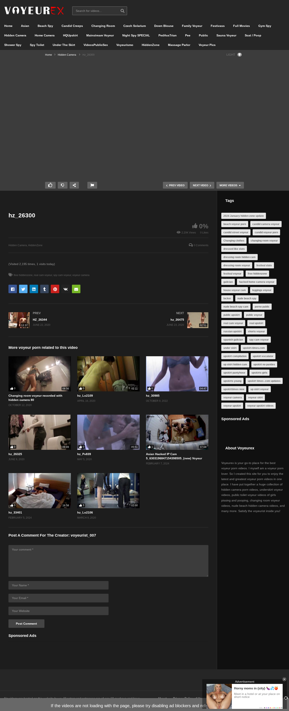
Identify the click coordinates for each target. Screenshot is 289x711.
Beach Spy (45, 26)
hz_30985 (153, 395)
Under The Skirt (64, 45)
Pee (187, 35)
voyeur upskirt (232, 405)
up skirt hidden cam (235, 364)
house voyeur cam (234, 290)
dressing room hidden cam (239, 257)
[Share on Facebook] (12, 289)
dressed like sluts (234, 248)
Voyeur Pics (207, 45)
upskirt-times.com (254, 348)
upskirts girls (259, 372)
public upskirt (231, 314)
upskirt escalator (263, 356)
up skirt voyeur (259, 389)
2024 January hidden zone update (243, 215)
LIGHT (230, 54)
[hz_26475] (161, 320)
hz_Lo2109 (85, 395)
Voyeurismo (124, 45)
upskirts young (232, 381)
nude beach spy (246, 298)
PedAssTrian (167, 35)
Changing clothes (233, 240)
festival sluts (264, 265)
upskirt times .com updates (264, 381)
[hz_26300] (39, 373)
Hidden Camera (15, 35)
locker (227, 298)
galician (228, 281)
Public (203, 35)
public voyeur (254, 314)
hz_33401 (15, 512)
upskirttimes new (233, 389)
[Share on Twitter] (23, 289)
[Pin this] (55, 289)
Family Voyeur (192, 26)
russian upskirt (232, 331)
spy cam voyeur (62, 275)
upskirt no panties (264, 364)
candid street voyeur (235, 232)
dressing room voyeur (236, 265)
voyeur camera (80, 275)
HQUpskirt (70, 35)
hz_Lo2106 (85, 512)
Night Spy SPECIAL (136, 35)
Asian (25, 26)
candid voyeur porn (266, 232)
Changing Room (103, 26)
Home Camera (45, 35)
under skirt (230, 348)
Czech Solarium (134, 26)
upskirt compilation (234, 356)
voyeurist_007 (83, 535)
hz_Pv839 (84, 454)
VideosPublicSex (96, 45)
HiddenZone (151, 45)
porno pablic (262, 306)
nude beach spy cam (235, 306)
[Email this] (76, 289)
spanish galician (233, 339)
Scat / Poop (253, 35)
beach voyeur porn (234, 224)
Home (8, 26)
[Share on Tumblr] (44, 289)
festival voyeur (232, 273)
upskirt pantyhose (234, 372)
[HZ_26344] (56, 320)
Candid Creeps (72, 26)
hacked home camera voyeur (256, 281)
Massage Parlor (179, 45)
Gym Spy (264, 26)
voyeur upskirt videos (260, 405)
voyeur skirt (255, 397)
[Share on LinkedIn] (34, 289)
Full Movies (241, 26)
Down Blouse (163, 26)
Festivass (218, 26)
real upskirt (256, 323)
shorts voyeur (256, 331)
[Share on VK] (65, 289)
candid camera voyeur (265, 224)
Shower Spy (12, 45)
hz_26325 (15, 454)
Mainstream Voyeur (100, 35)
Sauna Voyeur (226, 35)
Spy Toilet (37, 45)
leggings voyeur (261, 290)
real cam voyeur (43, 275)
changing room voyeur (264, 240)
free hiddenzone (23, 275)
